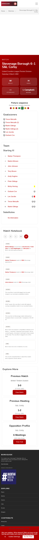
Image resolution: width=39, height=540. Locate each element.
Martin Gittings (11, 125)
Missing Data (4, 521)
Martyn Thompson (10, 260)
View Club (19, 442)
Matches (11, 11)
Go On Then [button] (28, 537)
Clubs (2, 504)
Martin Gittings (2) (12, 129)
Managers (3, 512)
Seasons (3, 500)
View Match (20, 392)
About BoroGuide (4, 464)
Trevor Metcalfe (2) (12, 122)
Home (3, 11)
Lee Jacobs (10, 132)
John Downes (26, 246)
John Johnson (9, 282)
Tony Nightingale (15, 248)
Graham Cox (10, 135)
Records (3, 508)
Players (2, 492)
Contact (2, 525)
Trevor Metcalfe (11, 119)
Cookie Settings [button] (14, 537)
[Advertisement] (19, 34)
